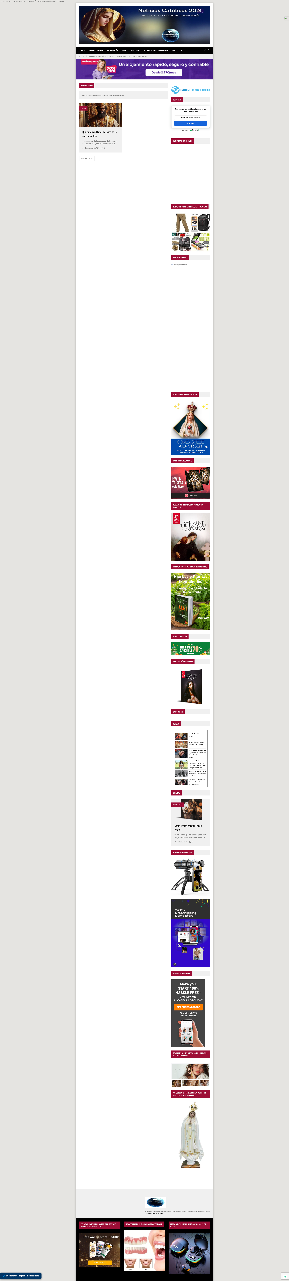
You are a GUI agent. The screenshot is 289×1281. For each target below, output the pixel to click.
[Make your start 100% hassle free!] (190, 1013)
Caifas (83, 108)
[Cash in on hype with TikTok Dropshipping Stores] (190, 933)
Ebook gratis (177, 805)
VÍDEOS (124, 50)
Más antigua (85, 158)
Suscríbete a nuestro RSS (154, 1213)
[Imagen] (100, 115)
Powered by (185, 130)
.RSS (182, 50)
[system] (205, 50)
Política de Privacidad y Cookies (156, 50)
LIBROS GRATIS (135, 50)
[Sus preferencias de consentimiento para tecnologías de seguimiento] (285, 1277)
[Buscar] (209, 50)
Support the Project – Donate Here (22, 1276)
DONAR (174, 50)
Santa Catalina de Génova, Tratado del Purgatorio (103, 56)
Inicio (83, 50)
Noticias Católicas (96, 50)
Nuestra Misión (112, 50)
